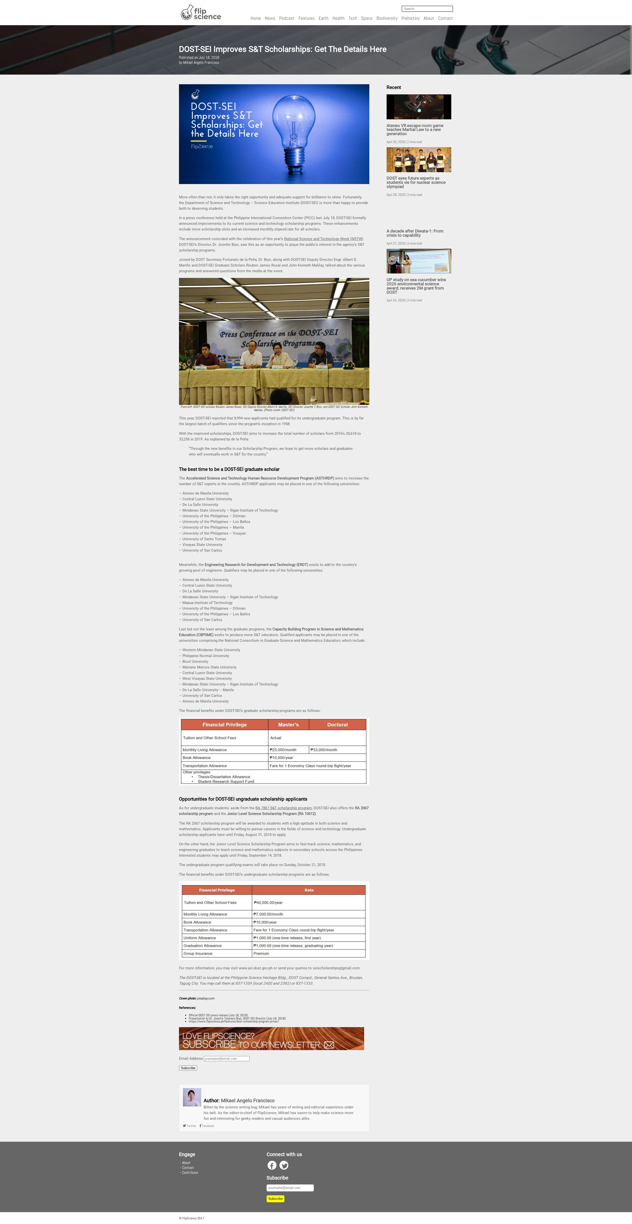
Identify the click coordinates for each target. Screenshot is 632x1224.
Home (256, 18)
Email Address (191, 1058)
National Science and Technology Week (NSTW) (323, 239)
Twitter (191, 1126)
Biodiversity (386, 18)
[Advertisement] (420, 384)
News (270, 18)
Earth (324, 18)
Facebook (207, 1126)
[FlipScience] (200, 19)
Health (339, 18)
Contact (445, 18)
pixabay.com (205, 998)
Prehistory (410, 18)
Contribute (190, 1172)
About (429, 18)
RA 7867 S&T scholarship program (284, 808)
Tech (353, 18)
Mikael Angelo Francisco (248, 1100)
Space (367, 18)
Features (306, 18)
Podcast (287, 18)
